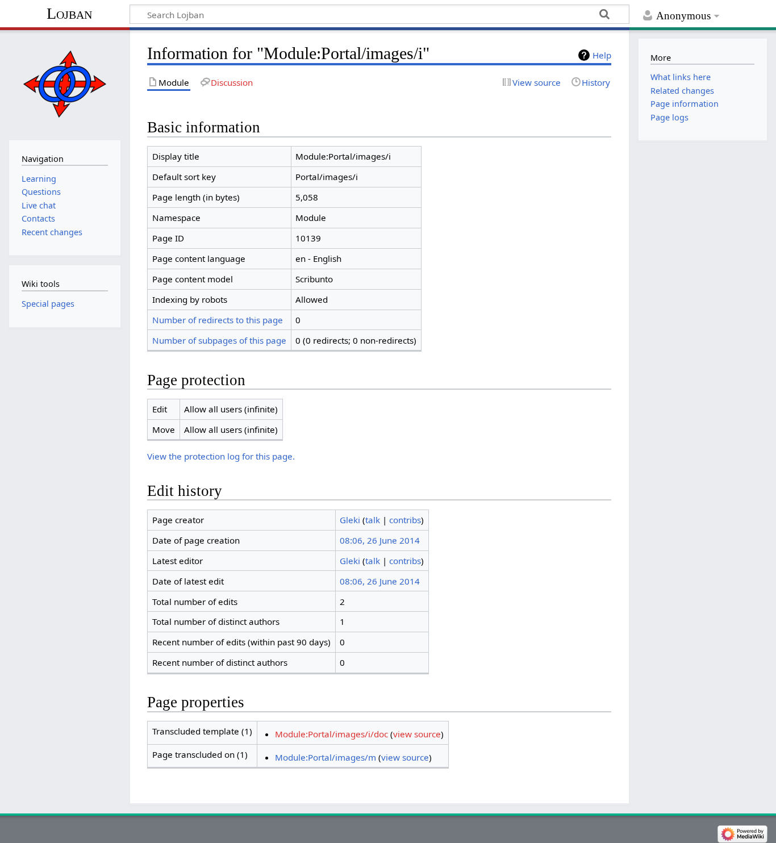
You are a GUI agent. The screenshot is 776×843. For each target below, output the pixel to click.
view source (417, 734)
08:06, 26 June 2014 (380, 540)
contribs (405, 519)
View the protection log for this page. (221, 456)
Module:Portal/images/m (325, 757)
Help (602, 55)
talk (372, 519)
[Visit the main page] (64, 83)
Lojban (69, 13)
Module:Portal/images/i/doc (331, 734)
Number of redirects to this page (217, 319)
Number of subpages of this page (219, 340)
